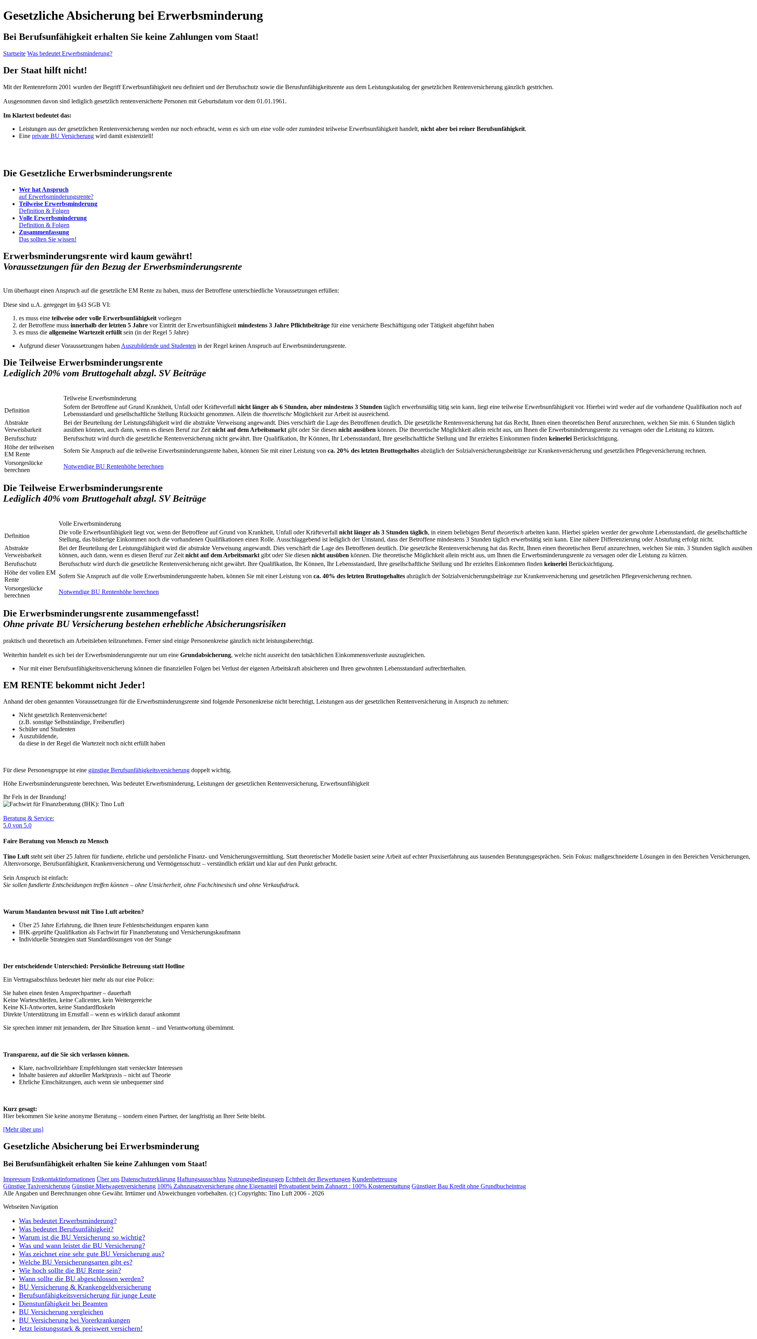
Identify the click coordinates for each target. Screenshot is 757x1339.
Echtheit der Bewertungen (318, 1179)
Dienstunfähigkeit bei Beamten (63, 1303)
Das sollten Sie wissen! (47, 236)
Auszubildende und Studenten (158, 345)
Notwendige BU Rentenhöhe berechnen (113, 466)
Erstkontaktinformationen (63, 1179)
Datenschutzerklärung (148, 1179)
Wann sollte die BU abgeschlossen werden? (81, 1279)
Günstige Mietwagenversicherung (114, 1186)
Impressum (16, 1179)
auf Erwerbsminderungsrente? (56, 193)
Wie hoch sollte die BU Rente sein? (70, 1270)
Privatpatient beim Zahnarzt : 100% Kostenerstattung (344, 1186)
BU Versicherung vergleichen (61, 1312)
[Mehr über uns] (23, 1129)
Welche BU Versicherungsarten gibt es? (75, 1262)
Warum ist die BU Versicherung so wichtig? (82, 1237)
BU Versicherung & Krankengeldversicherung (85, 1287)
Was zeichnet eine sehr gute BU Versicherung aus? (91, 1254)
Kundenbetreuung (374, 1179)
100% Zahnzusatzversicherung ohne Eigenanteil (217, 1186)
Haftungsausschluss (201, 1179)
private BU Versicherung (63, 136)
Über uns (108, 1179)
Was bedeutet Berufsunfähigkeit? (66, 1229)
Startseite (14, 53)
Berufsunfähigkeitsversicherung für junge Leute (87, 1295)
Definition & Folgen (58, 207)
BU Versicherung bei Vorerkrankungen (74, 1320)
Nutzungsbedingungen (255, 1179)
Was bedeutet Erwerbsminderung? (69, 53)
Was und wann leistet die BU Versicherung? (82, 1245)
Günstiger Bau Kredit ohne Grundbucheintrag (469, 1186)
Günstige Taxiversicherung (36, 1186)
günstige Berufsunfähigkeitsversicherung (139, 770)
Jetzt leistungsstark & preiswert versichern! (81, 1328)
